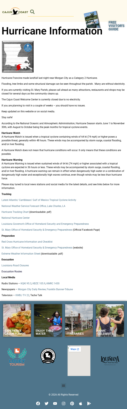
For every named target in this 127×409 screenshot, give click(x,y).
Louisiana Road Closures (15, 265)
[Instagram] (63, 403)
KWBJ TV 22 (22, 295)
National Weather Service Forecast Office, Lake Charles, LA (33, 206)
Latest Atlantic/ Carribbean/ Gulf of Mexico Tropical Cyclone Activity (39, 200)
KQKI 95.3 (26, 283)
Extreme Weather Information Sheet (21, 253)
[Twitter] (46, 403)
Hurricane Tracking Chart (15, 211)
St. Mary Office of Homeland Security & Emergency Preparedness (37, 229)
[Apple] (80, 403)
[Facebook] (38, 403)
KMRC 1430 (52, 283)
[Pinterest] (72, 403)
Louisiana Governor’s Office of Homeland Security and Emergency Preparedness (45, 223)
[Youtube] (55, 403)
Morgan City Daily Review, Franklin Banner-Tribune (45, 289)
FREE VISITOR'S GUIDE (117, 25)
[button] (32, 11)
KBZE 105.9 (39, 283)
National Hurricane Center (16, 217)
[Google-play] (89, 403)
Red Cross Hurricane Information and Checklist (27, 241)
